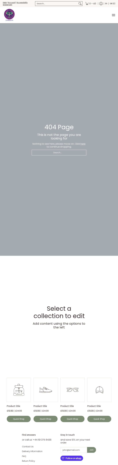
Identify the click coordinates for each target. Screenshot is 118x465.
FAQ (24, 456)
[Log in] (101, 3)
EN (106, 3)
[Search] (80, 3)
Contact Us (28, 446)
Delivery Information (32, 451)
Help (5, 2)
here (82, 144)
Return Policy (28, 461)
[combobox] (56, 3)
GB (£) (112, 3)
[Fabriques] (9, 15)
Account (11, 2)
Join (92, 449)
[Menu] (113, 15)
